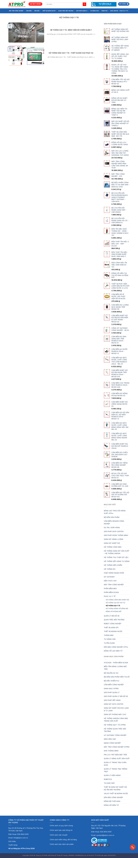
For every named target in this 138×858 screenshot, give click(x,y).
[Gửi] (84, 4)
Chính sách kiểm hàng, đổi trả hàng (63, 840)
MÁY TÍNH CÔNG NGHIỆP (16, 10)
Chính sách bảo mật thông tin (61, 830)
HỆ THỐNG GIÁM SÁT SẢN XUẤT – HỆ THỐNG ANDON (116, 552)
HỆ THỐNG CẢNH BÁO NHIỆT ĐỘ (117, 600)
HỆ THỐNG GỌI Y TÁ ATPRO (115, 725)
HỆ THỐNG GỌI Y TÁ (113, 605)
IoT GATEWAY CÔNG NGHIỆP (115, 735)
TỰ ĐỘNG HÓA (94, 10)
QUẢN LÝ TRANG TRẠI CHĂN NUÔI (115, 763)
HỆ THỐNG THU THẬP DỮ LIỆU (116, 557)
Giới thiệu (12, 841)
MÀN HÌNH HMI (110, 739)
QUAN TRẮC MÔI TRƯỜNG (65, 10)
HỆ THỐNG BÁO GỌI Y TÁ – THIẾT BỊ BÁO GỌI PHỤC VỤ (71, 53)
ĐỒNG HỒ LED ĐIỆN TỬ (113, 651)
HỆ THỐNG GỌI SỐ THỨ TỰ (115, 603)
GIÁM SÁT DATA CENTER (113, 704)
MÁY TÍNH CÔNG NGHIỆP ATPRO (116, 747)
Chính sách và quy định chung (61, 826)
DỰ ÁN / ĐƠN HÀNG (112, 527)
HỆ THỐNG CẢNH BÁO (112, 547)
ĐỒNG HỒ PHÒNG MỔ (113, 611)
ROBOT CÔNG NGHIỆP (112, 624)
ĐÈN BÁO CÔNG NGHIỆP (113, 797)
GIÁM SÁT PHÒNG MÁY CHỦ (115, 714)
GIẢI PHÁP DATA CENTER (113, 531)
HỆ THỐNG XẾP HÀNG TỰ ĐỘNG (117, 561)
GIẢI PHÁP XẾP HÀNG (112, 700)
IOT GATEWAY (109, 577)
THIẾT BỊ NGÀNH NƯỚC (49, 10)
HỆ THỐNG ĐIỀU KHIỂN (113, 565)
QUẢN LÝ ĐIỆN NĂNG (112, 775)
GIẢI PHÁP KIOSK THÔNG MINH (116, 535)
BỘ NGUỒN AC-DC (111, 673)
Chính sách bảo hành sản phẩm (62, 844)
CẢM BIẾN (29, 10)
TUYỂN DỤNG (109, 643)
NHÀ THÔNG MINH (111, 751)
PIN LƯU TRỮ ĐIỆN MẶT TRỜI (115, 755)
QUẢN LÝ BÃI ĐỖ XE (112, 616)
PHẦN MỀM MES (110, 588)
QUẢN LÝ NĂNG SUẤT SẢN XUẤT (117, 758)
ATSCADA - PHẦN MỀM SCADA (116, 663)
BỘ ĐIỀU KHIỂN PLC (111, 681)
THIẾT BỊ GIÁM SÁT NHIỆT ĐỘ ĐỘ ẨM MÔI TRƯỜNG (115, 788)
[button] (124, 4)
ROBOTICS (104, 10)
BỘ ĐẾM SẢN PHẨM (111, 517)
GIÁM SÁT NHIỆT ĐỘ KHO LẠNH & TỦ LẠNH (116, 709)
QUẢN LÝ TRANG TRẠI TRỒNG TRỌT (115, 770)
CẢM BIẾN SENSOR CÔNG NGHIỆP (114, 522)
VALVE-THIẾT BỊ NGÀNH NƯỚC (116, 793)
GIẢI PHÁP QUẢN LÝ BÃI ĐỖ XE (116, 696)
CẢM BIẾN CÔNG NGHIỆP (114, 685)
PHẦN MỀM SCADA (111, 592)
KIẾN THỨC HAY (110, 581)
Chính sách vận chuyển (58, 835)
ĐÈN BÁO (37, 10)
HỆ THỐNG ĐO (109, 569)
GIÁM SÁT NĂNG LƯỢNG (113, 539)
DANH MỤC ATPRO (111, 689)
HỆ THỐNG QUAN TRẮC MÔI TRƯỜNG (115, 730)
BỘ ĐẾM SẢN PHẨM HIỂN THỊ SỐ (117, 677)
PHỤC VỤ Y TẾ (124, 10)
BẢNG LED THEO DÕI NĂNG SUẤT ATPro (115, 512)
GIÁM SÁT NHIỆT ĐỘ (112, 543)
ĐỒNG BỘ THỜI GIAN (112, 801)
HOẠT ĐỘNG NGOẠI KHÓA (114, 573)
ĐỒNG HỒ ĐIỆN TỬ (111, 805)
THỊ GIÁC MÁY (109, 783)
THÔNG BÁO (108, 635)
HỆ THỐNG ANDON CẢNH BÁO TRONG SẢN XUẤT (116, 719)
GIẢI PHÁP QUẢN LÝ (81, 10)
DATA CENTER (114, 10)
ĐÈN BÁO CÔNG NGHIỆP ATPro (116, 647)
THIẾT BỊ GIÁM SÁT (111, 628)
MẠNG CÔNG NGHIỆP (112, 743)
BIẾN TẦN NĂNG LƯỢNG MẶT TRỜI (115, 667)
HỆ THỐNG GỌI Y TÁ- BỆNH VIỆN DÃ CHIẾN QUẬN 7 (71, 30)
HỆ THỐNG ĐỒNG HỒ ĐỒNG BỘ (117, 608)
